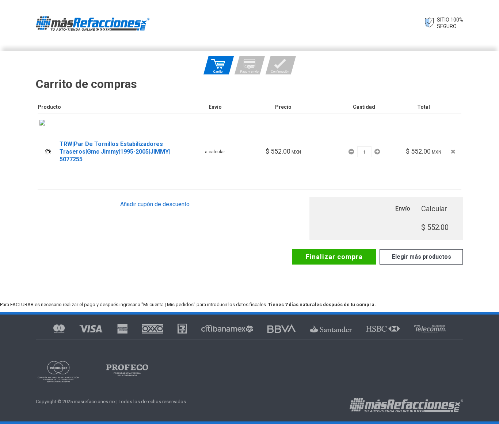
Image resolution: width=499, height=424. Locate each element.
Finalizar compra (334, 257)
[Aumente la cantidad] (377, 151)
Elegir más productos (421, 256)
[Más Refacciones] (92, 23)
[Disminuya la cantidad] (351, 151)
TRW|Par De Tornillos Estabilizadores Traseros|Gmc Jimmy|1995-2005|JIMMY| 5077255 (115, 151)
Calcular (434, 208)
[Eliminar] (453, 151)
